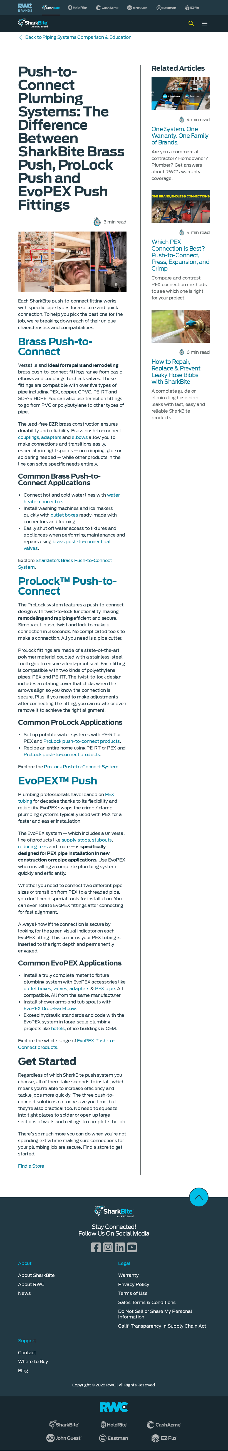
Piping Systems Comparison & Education (78, 37)
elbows (80, 437)
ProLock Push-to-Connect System (81, 766)
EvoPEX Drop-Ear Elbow (50, 1008)
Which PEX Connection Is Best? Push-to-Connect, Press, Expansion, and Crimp (181, 255)
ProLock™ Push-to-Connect (67, 586)
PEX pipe (105, 988)
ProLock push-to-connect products (81, 741)
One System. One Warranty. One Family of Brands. (180, 136)
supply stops (76, 840)
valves (60, 988)
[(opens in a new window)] (78, 7)
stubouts (102, 840)
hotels (58, 1028)
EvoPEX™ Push (57, 781)
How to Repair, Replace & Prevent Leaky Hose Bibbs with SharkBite (176, 372)
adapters (51, 437)
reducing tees (33, 846)
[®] (51, 7)
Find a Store (31, 1166)
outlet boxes (64, 515)
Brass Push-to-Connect (55, 347)
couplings (28, 437)
